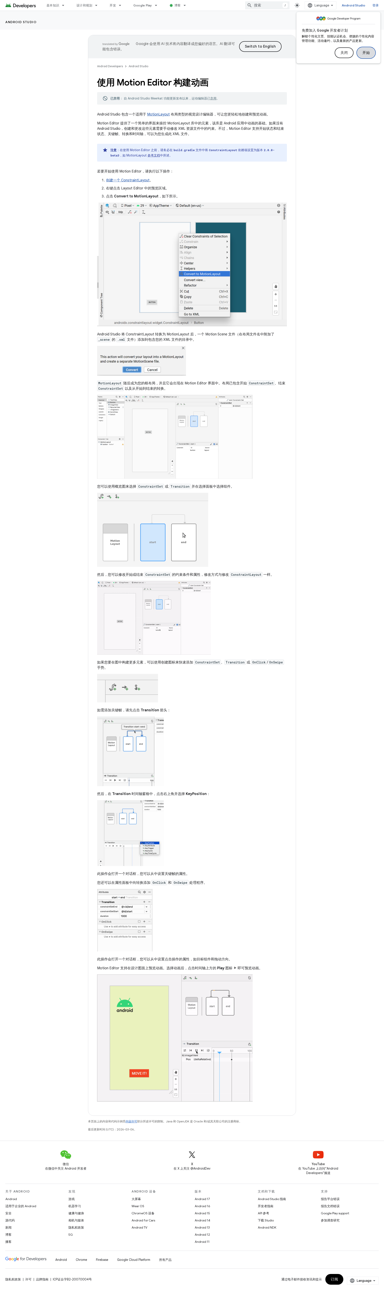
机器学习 (74, 1206)
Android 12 (202, 1235)
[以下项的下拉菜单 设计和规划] (98, 5)
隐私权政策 (76, 1227)
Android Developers (110, 66)
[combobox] (267, 5)
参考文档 (154, 155)
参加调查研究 (330, 1220)
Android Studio (353, 5)
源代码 (10, 1220)
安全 (8, 1213)
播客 (8, 1242)
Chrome (81, 1260)
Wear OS (138, 1206)
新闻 (8, 1227)
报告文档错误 (330, 1206)
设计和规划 (84, 5)
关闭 (344, 53)
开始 (366, 53)
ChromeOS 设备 (143, 1213)
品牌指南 (42, 1279)
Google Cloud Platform (133, 1260)
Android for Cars (143, 1220)
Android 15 (202, 1213)
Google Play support (335, 1213)
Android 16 (202, 1206)
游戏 (71, 1199)
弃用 (213, 98)
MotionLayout (158, 114)
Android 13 (202, 1227)
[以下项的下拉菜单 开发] (122, 5)
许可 (28, 1279)
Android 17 (202, 1199)
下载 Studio (266, 1220)
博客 (177, 5)
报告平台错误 (330, 1199)
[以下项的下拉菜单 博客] (187, 5)
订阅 (334, 1279)
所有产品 (165, 1260)
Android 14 (202, 1220)
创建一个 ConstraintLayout (128, 180)
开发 (113, 5)
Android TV (139, 1227)
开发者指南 (265, 1206)
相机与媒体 (76, 1220)
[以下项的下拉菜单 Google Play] (158, 5)
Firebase (102, 1260)
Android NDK (267, 1227)
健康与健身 (76, 1213)
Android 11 (202, 1242)
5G (70, 1235)
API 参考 (263, 1213)
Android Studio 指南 (272, 1199)
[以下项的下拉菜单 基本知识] (65, 5)
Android (11, 1199)
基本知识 (52, 5)
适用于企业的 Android (20, 1206)
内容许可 (131, 1121)
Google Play (142, 5)
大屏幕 (136, 1199)
